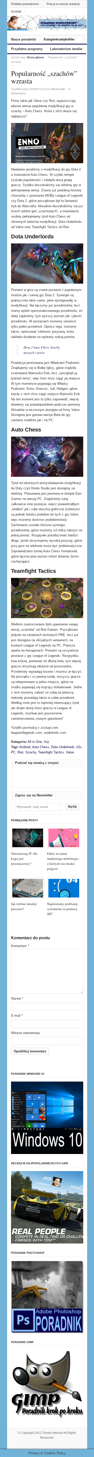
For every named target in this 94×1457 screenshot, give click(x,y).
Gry (46, 742)
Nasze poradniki (23, 39)
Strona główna (35, 57)
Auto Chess (40, 747)
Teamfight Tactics (51, 752)
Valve (70, 752)
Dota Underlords (62, 747)
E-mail (17, 1015)
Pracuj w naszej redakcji (63, 4)
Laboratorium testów (66, 49)
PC (13, 752)
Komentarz (20, 946)
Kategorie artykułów (59, 39)
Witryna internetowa (25, 1033)
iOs (78, 747)
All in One (35, 742)
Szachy (30, 752)
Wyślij (72, 806)
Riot (20, 752)
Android (24, 747)
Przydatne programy (27, 49)
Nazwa (17, 998)
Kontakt (16, 11)
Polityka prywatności (25, 4)
